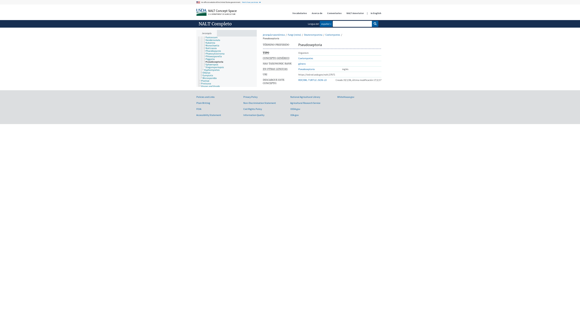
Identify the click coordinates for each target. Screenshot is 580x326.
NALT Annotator (355, 13)
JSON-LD (322, 80)
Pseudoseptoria (306, 69)
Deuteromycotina (313, 34)
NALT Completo (215, 24)
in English (376, 13)
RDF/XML (303, 80)
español (325, 23)
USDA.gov (295, 108)
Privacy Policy (250, 96)
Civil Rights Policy (252, 108)
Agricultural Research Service (305, 102)
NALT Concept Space (222, 11)
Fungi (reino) (294, 34)
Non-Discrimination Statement (259, 102)
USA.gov (294, 115)
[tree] (226, 62)
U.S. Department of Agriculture (221, 14)
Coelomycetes (332, 34)
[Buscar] (375, 24)
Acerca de (317, 13)
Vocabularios (299, 13)
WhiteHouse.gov (345, 96)
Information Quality (253, 115)
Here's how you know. (250, 2)
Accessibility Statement (208, 115)
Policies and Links (205, 96)
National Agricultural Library (305, 96)
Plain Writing (203, 102)
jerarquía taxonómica (274, 34)
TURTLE (312, 80)
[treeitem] (212, 37)
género (302, 63)
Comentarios (334, 13)
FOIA (198, 108)
